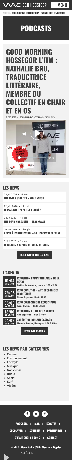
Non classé (14, 370)
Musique (12, 366)
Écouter (51, 423)
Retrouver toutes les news (34, 254)
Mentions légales (51, 447)
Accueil (6, 12)
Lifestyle (12, 362)
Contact (52, 437)
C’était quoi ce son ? (27, 437)
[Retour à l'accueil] (25, 5)
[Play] (37, 133)
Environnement (17, 358)
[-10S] (24, 134)
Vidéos (11, 386)
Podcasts (22, 423)
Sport (10, 378)
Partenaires (54, 430)
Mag (37, 423)
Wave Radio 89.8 (30, 447)
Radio (11, 374)
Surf (10, 382)
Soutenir (34, 430)
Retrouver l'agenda (34, 331)
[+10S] (24, 148)
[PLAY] (13, 457)
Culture (12, 354)
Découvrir (16, 430)
